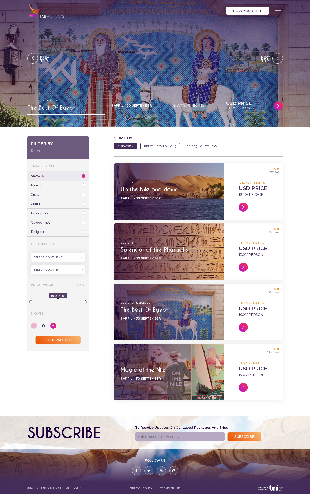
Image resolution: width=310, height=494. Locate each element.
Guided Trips (40, 222)
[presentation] (38, 58)
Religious (38, 232)
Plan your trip (247, 11)
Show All (38, 176)
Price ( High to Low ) (203, 146)
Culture (36, 204)
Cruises (36, 195)
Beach (36, 185)
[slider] (30, 301)
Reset (35, 151)
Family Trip (39, 213)
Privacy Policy (141, 488)
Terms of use (170, 488)
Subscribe (244, 437)
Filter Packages (58, 340)
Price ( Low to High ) (160, 146)
